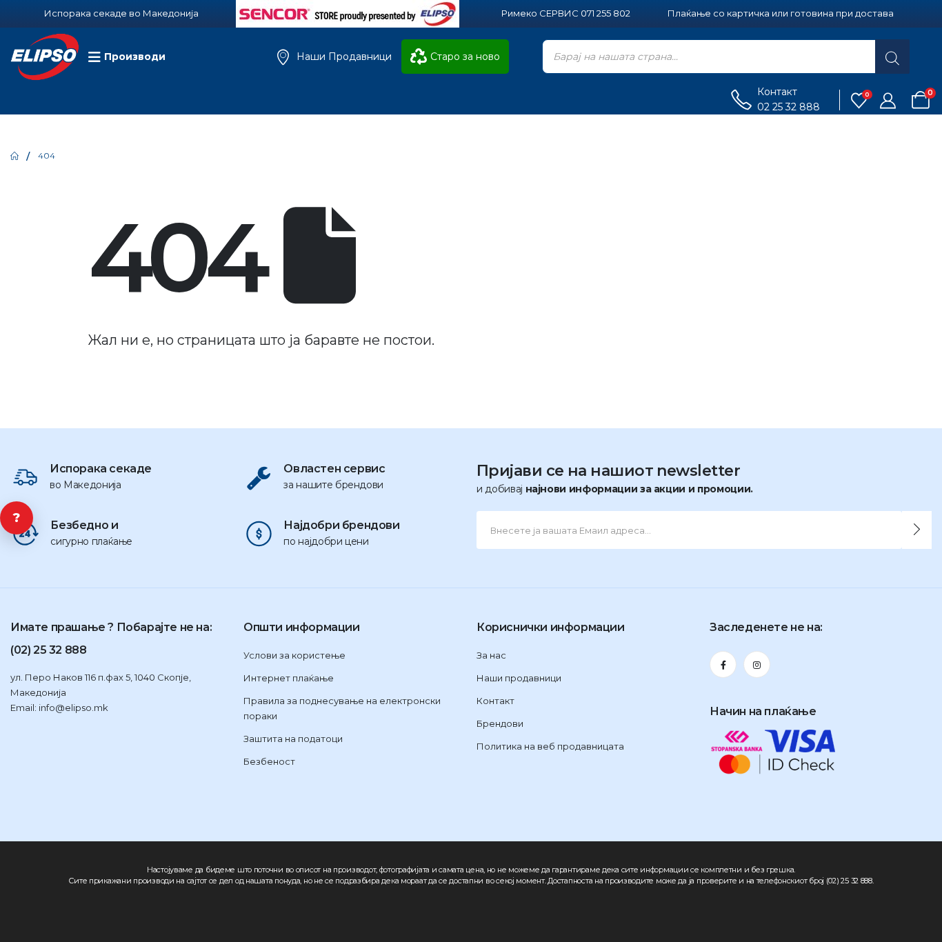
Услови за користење (294, 655)
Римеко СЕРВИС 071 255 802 (565, 13)
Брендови (500, 723)
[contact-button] (917, 530)
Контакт (495, 700)
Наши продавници (519, 677)
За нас (491, 655)
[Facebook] (723, 664)
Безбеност (269, 761)
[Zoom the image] (347, 7)
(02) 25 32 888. (850, 880)
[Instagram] (756, 664)
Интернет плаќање (288, 677)
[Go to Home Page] (14, 156)
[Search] (892, 56)
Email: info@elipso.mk (59, 707)
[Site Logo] (44, 57)
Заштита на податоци (293, 738)
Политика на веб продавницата (550, 746)
